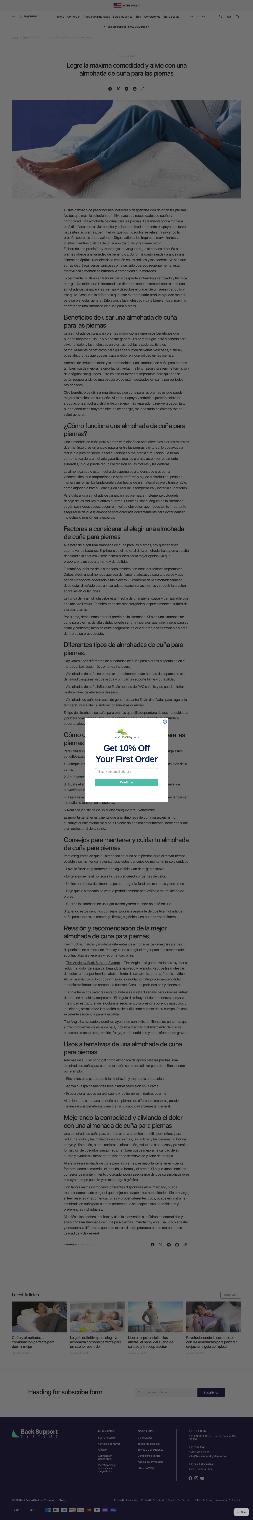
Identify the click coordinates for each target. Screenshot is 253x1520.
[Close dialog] (165, 721)
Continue (126, 782)
